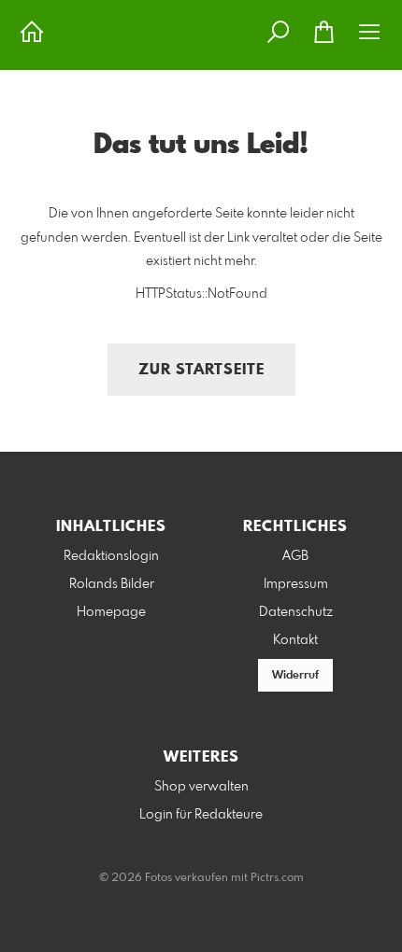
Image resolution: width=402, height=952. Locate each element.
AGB (295, 556)
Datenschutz (296, 612)
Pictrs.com (277, 878)
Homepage (111, 612)
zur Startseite (201, 370)
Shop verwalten (201, 786)
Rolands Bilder (111, 584)
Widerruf (295, 675)
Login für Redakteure (201, 814)
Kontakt (295, 640)
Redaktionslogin (111, 556)
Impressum (296, 584)
